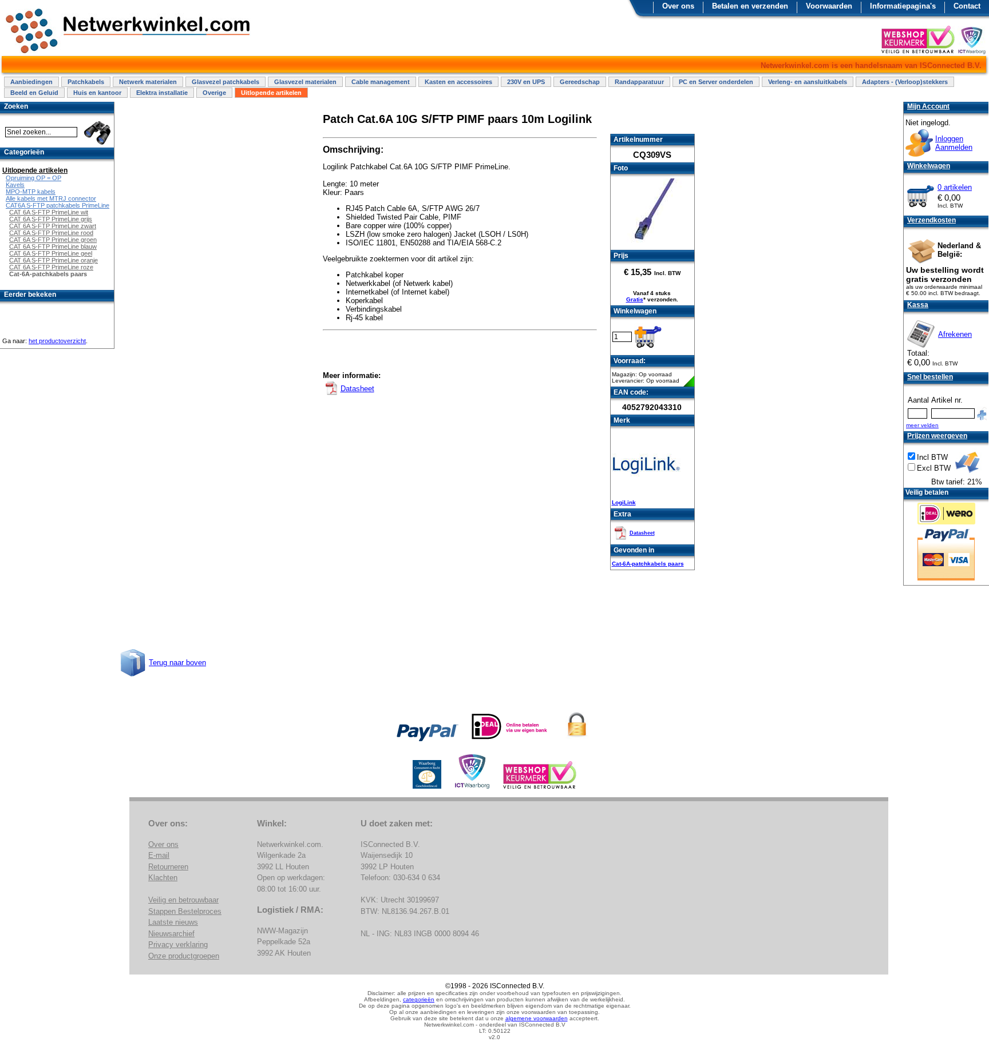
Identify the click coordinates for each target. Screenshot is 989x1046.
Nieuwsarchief (171, 933)
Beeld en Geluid (34, 92)
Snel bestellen (930, 377)
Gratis (634, 299)
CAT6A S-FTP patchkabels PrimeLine (57, 205)
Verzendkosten (931, 220)
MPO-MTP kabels (31, 191)
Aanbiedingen (31, 81)
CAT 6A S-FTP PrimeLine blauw (53, 246)
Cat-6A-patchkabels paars (648, 563)
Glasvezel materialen (305, 81)
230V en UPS (526, 81)
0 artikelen (954, 187)
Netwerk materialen (148, 81)
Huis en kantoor (97, 92)
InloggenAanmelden (953, 143)
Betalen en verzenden (750, 6)
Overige (214, 92)
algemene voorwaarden (536, 1018)
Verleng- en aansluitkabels (807, 81)
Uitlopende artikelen (271, 92)
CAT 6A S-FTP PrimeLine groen (53, 239)
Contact (967, 6)
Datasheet (642, 533)
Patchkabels (86, 81)
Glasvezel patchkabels (225, 81)
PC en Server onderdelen (716, 81)
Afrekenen (955, 334)
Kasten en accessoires (458, 81)
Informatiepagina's (903, 6)
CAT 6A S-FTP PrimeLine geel (50, 253)
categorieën (418, 999)
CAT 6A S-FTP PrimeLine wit (48, 212)
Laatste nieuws (173, 922)
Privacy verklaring (178, 944)
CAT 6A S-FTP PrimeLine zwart (52, 225)
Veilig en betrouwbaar (183, 900)
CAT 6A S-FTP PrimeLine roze (51, 267)
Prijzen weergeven (937, 436)
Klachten (162, 877)
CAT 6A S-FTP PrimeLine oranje (53, 260)
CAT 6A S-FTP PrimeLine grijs (50, 219)
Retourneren (168, 866)
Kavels (15, 184)
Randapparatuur (639, 81)
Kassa (917, 305)
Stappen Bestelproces (184, 911)
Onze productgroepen (183, 956)
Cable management (380, 81)
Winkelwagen (928, 166)
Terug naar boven (177, 662)
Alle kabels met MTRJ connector (51, 198)
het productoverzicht (57, 340)
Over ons (678, 6)
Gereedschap (580, 81)
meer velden (922, 425)
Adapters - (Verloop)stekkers (905, 81)
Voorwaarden (829, 6)
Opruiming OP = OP (33, 177)
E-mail (158, 855)
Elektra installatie (162, 92)
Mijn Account (928, 106)
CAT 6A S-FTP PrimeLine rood (51, 232)
